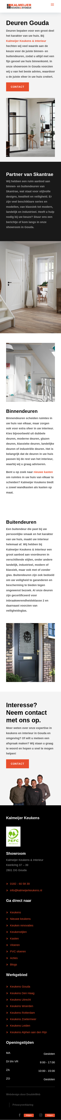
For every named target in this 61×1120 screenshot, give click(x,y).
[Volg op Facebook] (20, 1115)
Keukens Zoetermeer (23, 1019)
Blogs (13, 964)
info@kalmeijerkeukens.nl (26, 890)
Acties (14, 958)
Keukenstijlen (18, 932)
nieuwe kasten (43, 472)
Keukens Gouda (20, 986)
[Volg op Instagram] (41, 1115)
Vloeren (15, 945)
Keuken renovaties (21, 925)
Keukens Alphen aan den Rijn (28, 1032)
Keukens (15, 912)
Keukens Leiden (20, 1025)
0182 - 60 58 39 (20, 883)
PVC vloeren (18, 951)
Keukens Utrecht (20, 999)
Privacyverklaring (23, 1105)
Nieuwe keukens (20, 918)
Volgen (29, 1115)
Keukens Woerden (21, 1006)
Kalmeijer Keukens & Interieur (26, 41)
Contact (17, 87)
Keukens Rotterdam (22, 1012)
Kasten (14, 938)
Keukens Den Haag (22, 993)
